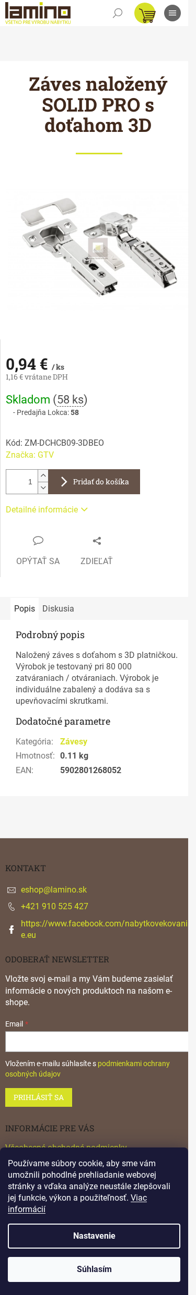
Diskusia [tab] (58, 609)
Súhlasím (94, 1269)
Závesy (73, 742)
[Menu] (172, 13)
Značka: (30, 455)
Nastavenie (94, 1236)
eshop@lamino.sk (54, 890)
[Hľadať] (117, 13)
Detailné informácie (42, 510)
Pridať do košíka (101, 481)
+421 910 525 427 (54, 906)
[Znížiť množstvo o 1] (43, 488)
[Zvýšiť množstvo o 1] (43, 476)
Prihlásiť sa (39, 1097)
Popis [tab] (24, 609)
